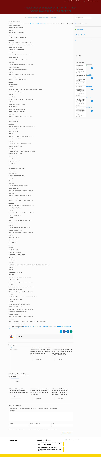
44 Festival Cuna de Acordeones (37, 23)
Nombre (11, 423)
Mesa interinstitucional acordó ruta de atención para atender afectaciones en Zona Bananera (49, 449)
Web (52, 423)
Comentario (12, 410)
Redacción (19, 336)
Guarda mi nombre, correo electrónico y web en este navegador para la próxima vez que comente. (34, 429)
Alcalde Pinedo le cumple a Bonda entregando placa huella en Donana (74, 1)
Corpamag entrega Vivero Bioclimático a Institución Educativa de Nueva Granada (18, 390)
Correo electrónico (35, 423)
